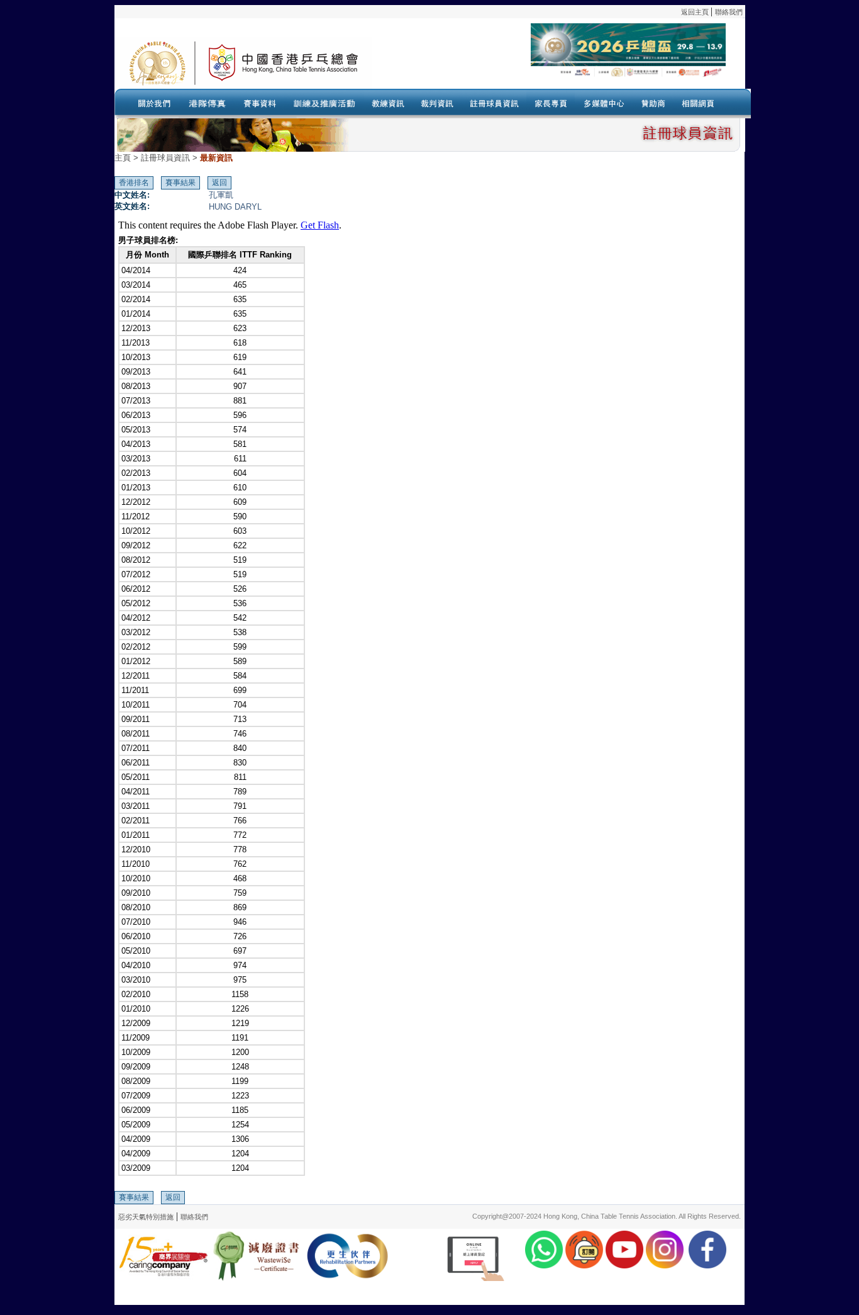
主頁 (122, 157)
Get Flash (320, 225)
